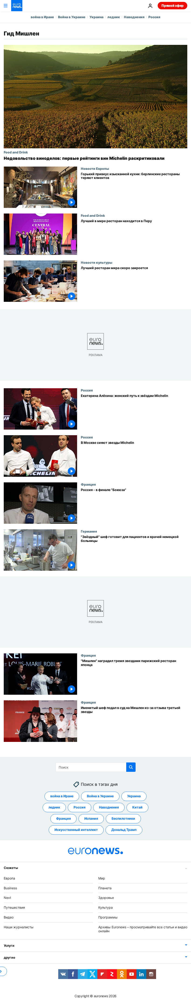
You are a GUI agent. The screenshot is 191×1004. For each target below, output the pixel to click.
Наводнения (134, 17)
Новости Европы (95, 168)
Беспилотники (123, 819)
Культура (105, 907)
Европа (9, 878)
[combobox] (96, 767)
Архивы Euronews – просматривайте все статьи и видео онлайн (142, 929)
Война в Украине (71, 17)
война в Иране (42, 17)
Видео (9, 917)
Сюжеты (11, 868)
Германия (89, 531)
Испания (91, 819)
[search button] (131, 767)
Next (7, 898)
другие (9, 958)
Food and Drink (16, 152)
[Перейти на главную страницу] (16, 5)
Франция (88, 484)
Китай (137, 807)
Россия (154, 17)
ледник (113, 17)
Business (10, 888)
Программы (108, 917)
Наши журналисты (19, 927)
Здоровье (106, 898)
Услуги (9, 946)
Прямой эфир (172, 5)
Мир (101, 878)
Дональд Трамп (123, 830)
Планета (105, 888)
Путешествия (14, 907)
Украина (96, 17)
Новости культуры (96, 262)
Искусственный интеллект (76, 830)
